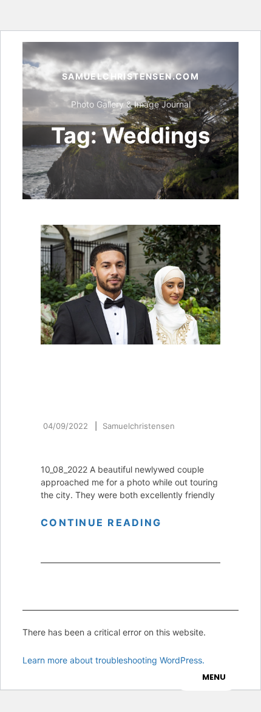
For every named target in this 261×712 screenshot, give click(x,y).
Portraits (119, 366)
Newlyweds (82, 400)
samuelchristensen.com (130, 76)
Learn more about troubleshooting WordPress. (113, 660)
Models (62, 366)
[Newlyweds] (130, 284)
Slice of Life (79, 379)
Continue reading (116, 522)
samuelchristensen (139, 426)
